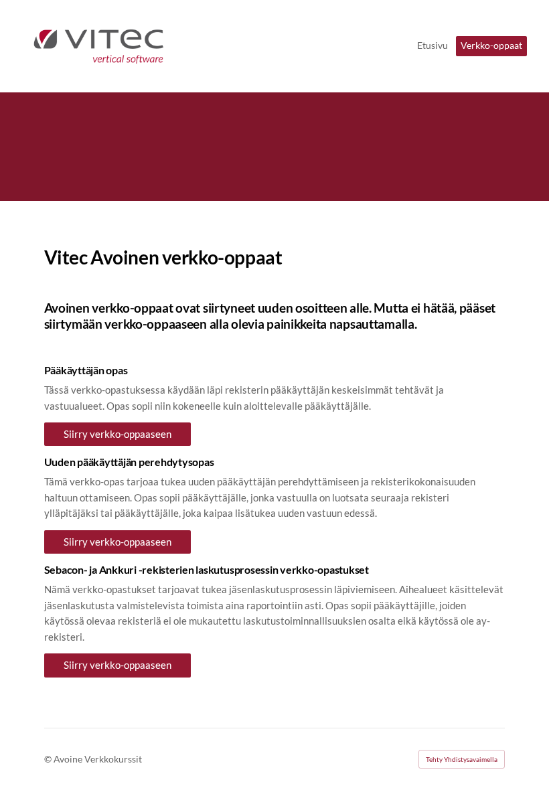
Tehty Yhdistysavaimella (461, 759)
